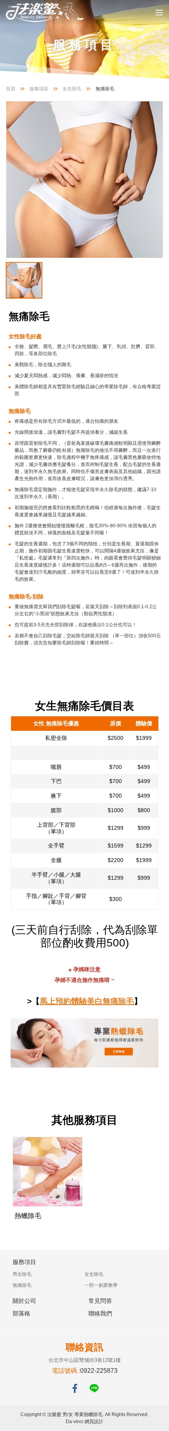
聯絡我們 (100, 1313)
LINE (94, 1388)
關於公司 (24, 1300)
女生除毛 (71, 89)
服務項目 (38, 89)
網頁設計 (93, 1421)
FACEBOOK (75, 1388)
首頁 (10, 89)
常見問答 (100, 1300)
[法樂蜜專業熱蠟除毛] (45, 12)
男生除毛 (22, 1274)
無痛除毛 (22, 1285)
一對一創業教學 (101, 1285)
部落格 (21, 1313)
